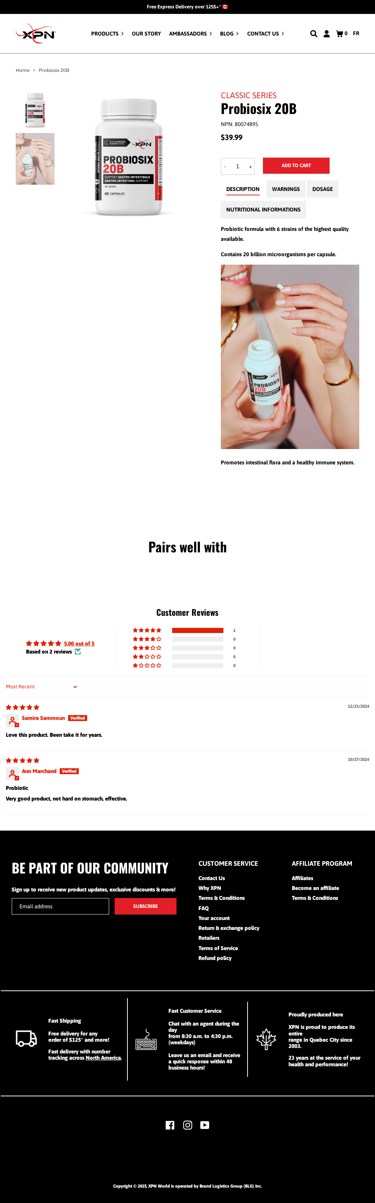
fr (356, 33)
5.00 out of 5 (79, 643)
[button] (147, 630)
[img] (22, 707)
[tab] (243, 190)
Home (23, 70)
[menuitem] (107, 33)
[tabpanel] (290, 345)
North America (103, 1058)
